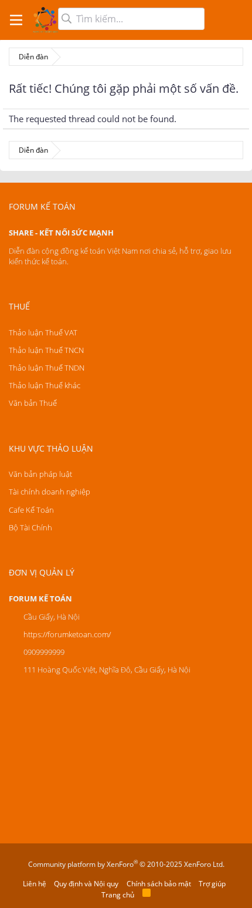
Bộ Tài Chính (30, 527)
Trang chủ (117, 895)
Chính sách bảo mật (159, 884)
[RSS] (146, 895)
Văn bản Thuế (33, 403)
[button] (16, 20)
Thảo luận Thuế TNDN (46, 367)
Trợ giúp (212, 884)
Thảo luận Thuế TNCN (46, 350)
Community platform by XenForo (126, 864)
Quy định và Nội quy (86, 884)
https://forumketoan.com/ (67, 634)
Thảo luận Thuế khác (44, 385)
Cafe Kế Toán (31, 510)
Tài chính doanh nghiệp (49, 491)
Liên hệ (34, 884)
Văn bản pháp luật (40, 474)
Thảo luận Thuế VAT (43, 332)
